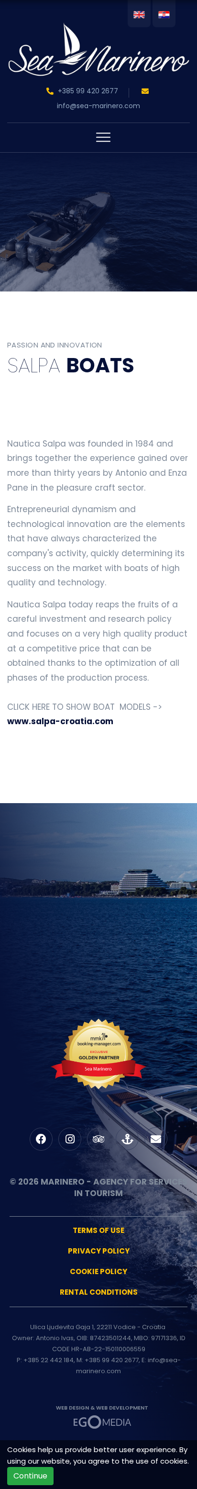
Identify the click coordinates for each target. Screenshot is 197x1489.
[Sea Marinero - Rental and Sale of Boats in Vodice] (98, 35)
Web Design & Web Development (102, 1407)
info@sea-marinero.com (98, 106)
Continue (30, 1475)
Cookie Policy (98, 1271)
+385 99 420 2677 (88, 91)
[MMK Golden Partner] (98, 1072)
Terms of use (98, 1230)
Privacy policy (99, 1251)
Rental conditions (99, 1292)
